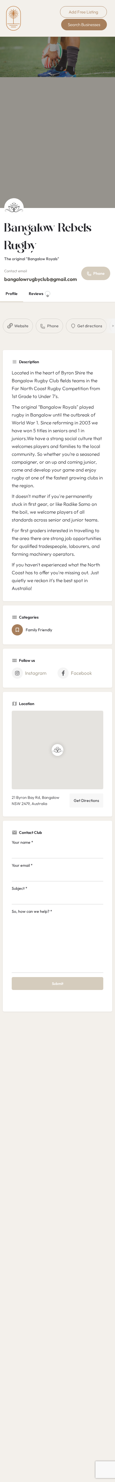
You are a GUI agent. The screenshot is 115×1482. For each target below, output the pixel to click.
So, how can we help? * (32, 911)
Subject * (19, 888)
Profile (12, 293)
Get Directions (86, 800)
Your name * (22, 842)
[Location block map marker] (57, 750)
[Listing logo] (14, 208)
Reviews (39, 294)
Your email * (22, 865)
